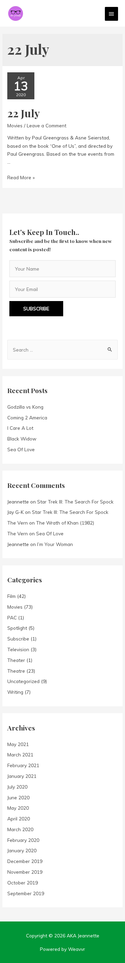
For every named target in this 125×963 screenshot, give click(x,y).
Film (11, 596)
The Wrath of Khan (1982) (65, 523)
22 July (23, 113)
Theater (16, 660)
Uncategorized (23, 681)
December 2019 (24, 861)
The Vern (17, 523)
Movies (15, 125)
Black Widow (21, 439)
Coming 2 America (27, 417)
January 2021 (21, 776)
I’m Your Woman (55, 544)
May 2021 (18, 744)
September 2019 (25, 893)
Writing (15, 692)
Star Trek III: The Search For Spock (75, 502)
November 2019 (24, 872)
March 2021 (20, 754)
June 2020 (18, 797)
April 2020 (18, 818)
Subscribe (18, 639)
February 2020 (23, 840)
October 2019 (22, 882)
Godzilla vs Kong (25, 407)
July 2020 (17, 787)
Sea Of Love (21, 449)
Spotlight (17, 628)
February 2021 (23, 765)
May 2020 (18, 808)
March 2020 (20, 829)
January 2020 (21, 850)
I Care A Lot (20, 428)
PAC (12, 617)
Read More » (21, 177)
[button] (36, 308)
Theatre (16, 671)
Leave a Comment (46, 125)
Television (18, 649)
